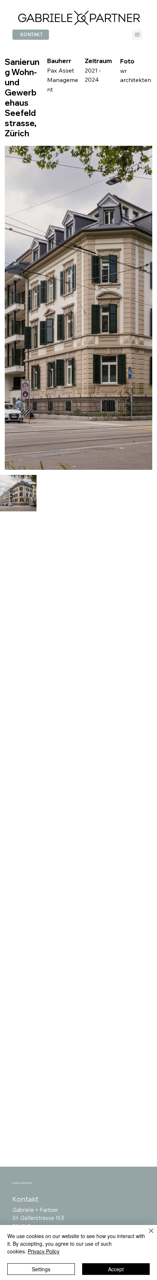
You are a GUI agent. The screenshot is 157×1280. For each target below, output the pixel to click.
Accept (116, 1269)
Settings (41, 1269)
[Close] (147, 1235)
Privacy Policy (44, 1251)
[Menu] (137, 35)
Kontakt (25, 1199)
